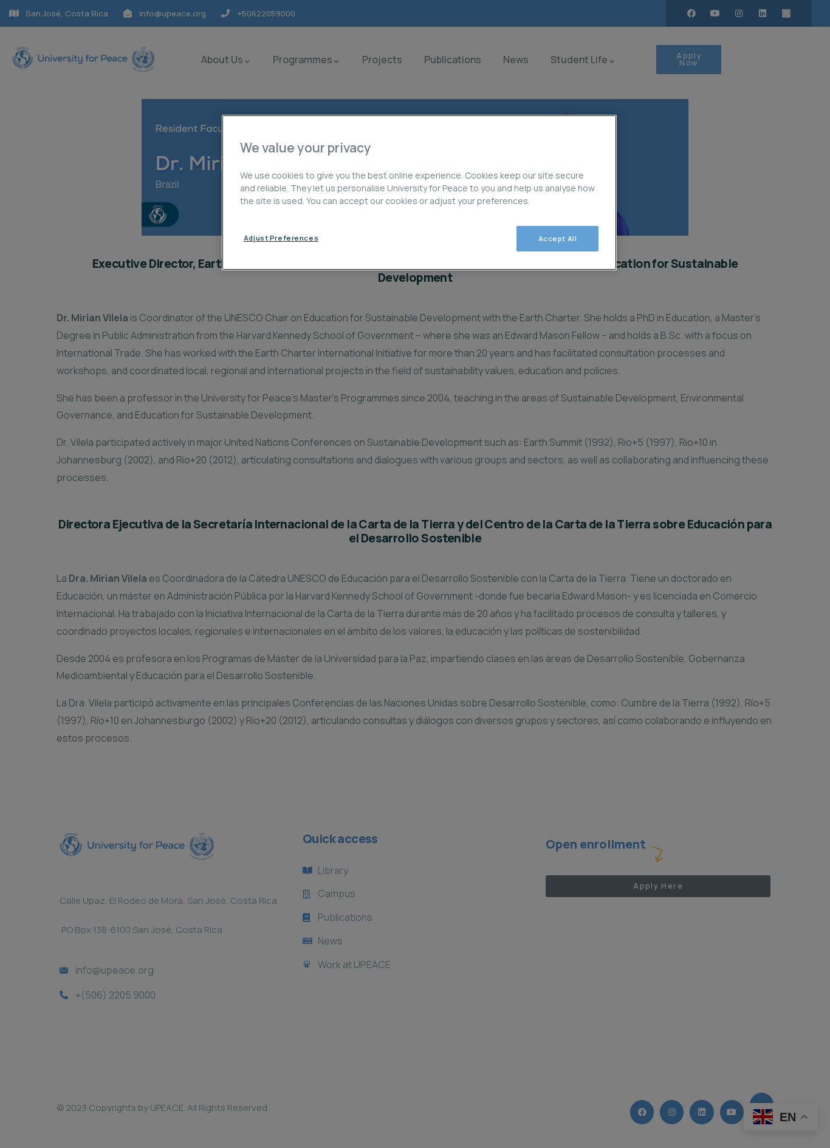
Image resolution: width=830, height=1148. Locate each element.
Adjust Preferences (281, 237)
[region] (419, 192)
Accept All (557, 238)
